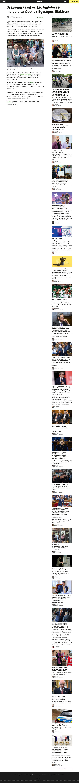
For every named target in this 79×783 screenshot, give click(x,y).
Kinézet (66, 1)
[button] (9, 102)
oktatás (11, 17)
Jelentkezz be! (75, 1)
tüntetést (31, 82)
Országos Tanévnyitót (25, 74)
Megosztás (40, 17)
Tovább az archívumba (62, 769)
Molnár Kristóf (12, 16)
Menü (4, 1)
